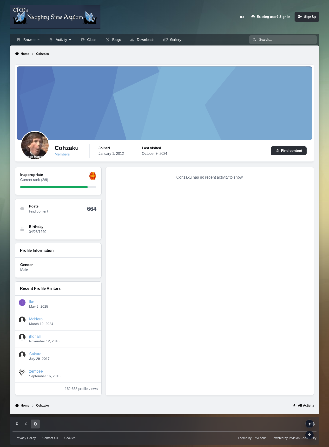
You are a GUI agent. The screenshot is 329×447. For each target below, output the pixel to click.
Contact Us (50, 438)
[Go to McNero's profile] (22, 320)
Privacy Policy (26, 438)
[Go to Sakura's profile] (22, 354)
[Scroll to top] (309, 424)
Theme (242, 438)
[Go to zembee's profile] (22, 372)
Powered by (293, 438)
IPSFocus (260, 438)
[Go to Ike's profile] (22, 302)
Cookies (70, 438)
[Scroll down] (309, 435)
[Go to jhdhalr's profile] (22, 337)
